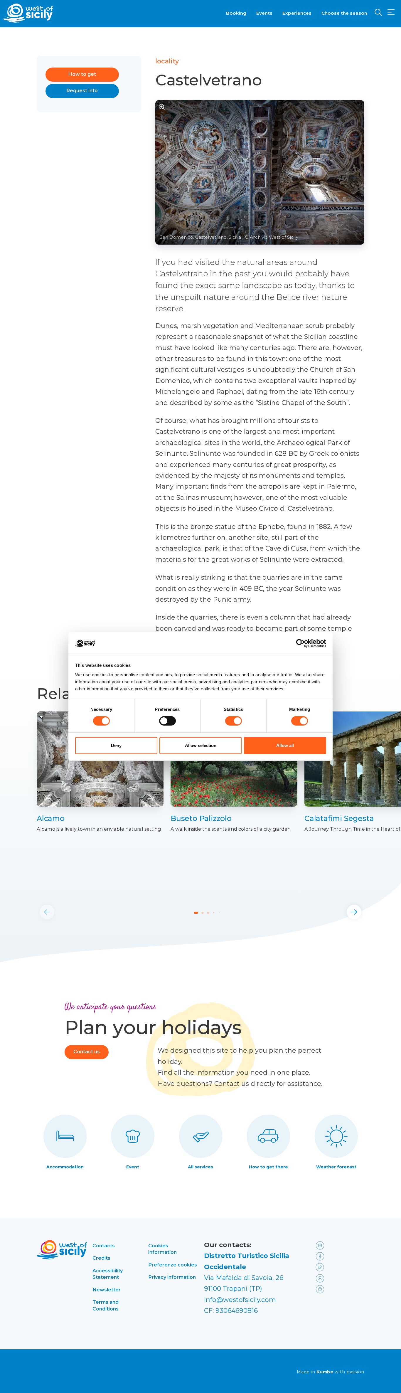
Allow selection (200, 745)
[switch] (167, 721)
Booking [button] (236, 13)
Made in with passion (330, 1372)
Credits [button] (101, 1258)
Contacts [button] (103, 1246)
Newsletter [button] (106, 1290)
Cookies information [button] (162, 1249)
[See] (162, 106)
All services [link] (200, 1167)
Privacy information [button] (172, 1277)
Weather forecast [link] (336, 1167)
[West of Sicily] (28, 13)
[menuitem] (236, 12)
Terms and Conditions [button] (105, 1305)
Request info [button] (82, 90)
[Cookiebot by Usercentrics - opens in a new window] (300, 643)
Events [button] (264, 13)
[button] (391, 12)
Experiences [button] (296, 13)
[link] (100, 818)
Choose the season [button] (344, 13)
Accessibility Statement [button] (107, 1274)
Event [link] (132, 1167)
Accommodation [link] (65, 1167)
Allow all (285, 745)
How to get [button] (82, 74)
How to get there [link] (268, 1167)
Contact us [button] (86, 1051)
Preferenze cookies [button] (172, 1265)
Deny (116, 745)
